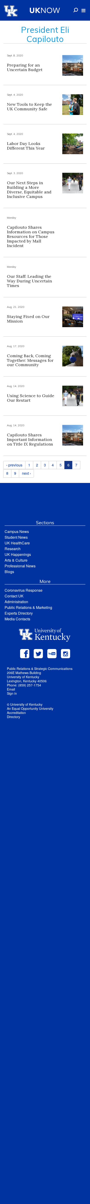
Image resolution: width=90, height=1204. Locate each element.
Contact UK (14, 596)
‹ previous (14, 465)
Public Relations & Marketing (28, 607)
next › (26, 473)
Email (11, 689)
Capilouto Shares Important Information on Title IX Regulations (30, 439)
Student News (16, 537)
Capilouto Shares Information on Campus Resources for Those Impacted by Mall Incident (30, 236)
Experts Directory (19, 613)
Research (13, 548)
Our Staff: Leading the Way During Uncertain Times (29, 281)
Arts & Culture (16, 560)
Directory (13, 716)
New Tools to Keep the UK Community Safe (29, 106)
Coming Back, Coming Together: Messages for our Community (30, 360)
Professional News (20, 566)
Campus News (17, 531)
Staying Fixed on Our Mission (28, 319)
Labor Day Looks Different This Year (26, 146)
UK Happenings (18, 554)
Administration (16, 601)
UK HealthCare (17, 543)
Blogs (9, 571)
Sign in (12, 693)
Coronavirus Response (23, 590)
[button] (83, 10)
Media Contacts (17, 619)
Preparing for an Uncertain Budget (24, 67)
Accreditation (16, 712)
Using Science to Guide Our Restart (30, 398)
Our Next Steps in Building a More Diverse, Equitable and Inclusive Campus (29, 189)
